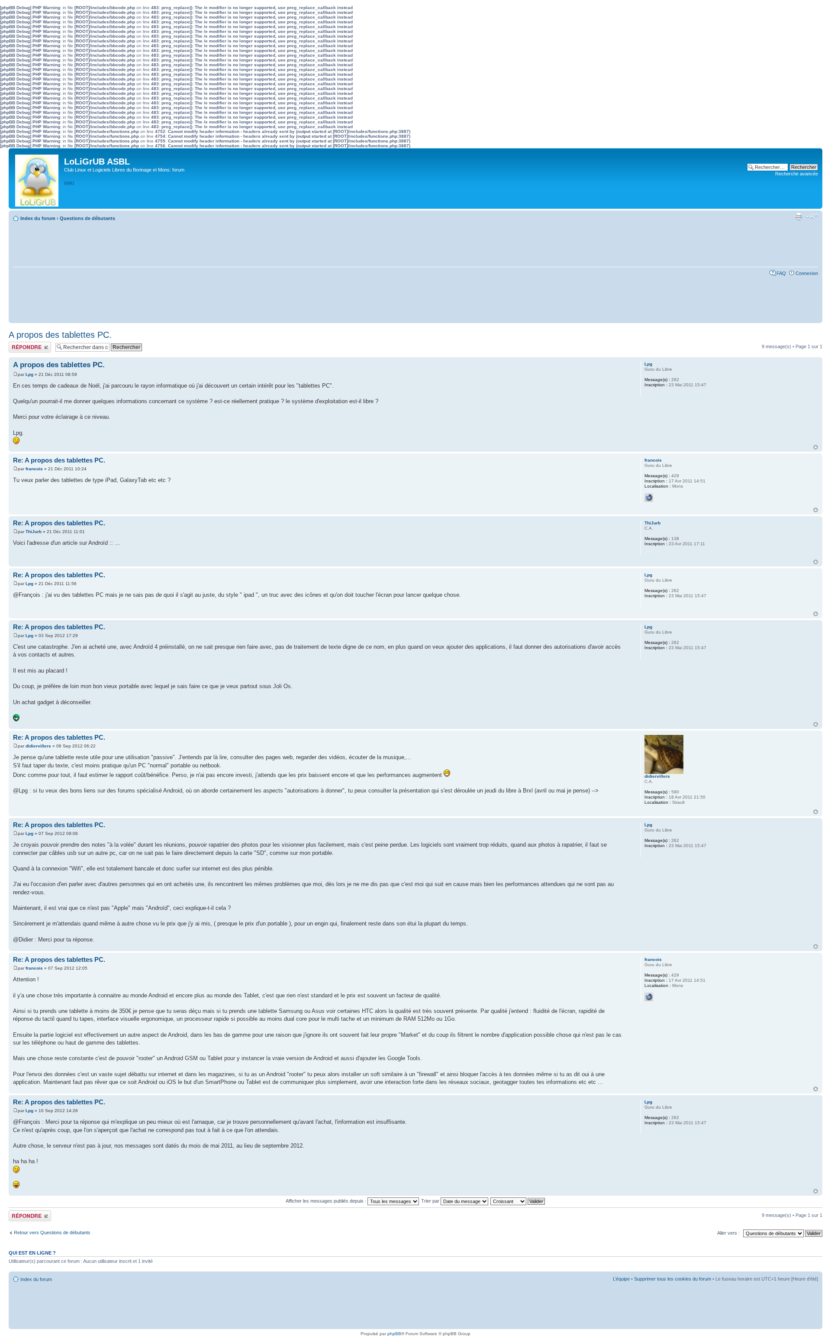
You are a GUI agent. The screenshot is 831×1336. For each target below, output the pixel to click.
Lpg (29, 374)
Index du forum (37, 218)
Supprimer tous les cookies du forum (672, 1278)
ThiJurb (34, 531)
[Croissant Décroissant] (518, 1200)
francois (34, 468)
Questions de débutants (87, 218)
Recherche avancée (796, 173)
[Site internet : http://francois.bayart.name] (648, 497)
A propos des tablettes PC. (60, 335)
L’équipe (621, 1278)
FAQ (781, 273)
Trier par (431, 1200)
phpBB (394, 1333)
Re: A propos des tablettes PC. (59, 460)
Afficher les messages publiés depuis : (326, 1200)
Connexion (807, 273)
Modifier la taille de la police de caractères (811, 216)
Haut (815, 447)
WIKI (69, 183)
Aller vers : (728, 1233)
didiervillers (38, 746)
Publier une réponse (30, 344)
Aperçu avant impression (798, 216)
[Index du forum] (37, 178)
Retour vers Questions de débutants (52, 1232)
